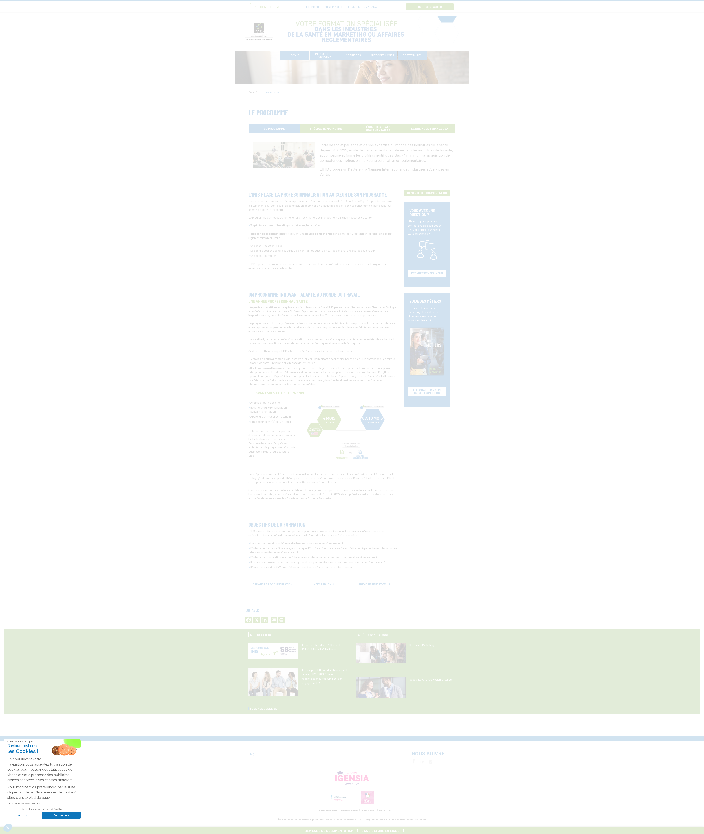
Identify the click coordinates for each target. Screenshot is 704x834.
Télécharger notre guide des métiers (426, 391)
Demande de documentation (272, 584)
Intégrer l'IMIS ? (382, 55)
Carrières (353, 55)
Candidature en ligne (380, 830)
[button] (7, 827)
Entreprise (331, 7)
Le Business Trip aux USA (429, 128)
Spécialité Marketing (326, 128)
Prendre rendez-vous (374, 584)
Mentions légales (349, 810)
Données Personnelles (328, 810)
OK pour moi (61, 815)
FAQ (252, 754)
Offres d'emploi (368, 810)
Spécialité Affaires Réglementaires (378, 128)
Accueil (252, 92)
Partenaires (412, 55)
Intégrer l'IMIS (323, 584)
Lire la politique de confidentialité (23, 803)
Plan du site (384, 810)
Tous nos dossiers (263, 708)
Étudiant (312, 7)
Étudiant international (361, 7)
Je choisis (23, 815)
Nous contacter (430, 6)
